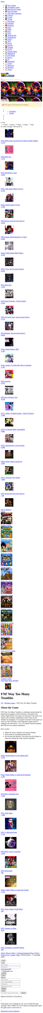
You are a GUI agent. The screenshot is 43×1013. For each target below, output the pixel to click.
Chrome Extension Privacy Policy (28, 953)
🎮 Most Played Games (13, 9)
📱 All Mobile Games (12, 7)
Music (11, 681)
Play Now (4, 100)
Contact (12, 955)
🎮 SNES (8, 39)
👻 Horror (8, 57)
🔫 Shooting (9, 67)
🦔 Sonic (8, 27)
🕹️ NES (8, 41)
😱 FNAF (8, 49)
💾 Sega (8, 31)
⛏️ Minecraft (9, 65)
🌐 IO (7, 59)
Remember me (8, 971)
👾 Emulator (9, 23)
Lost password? (6, 969)
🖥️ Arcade (8, 19)
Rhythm (15, 681)
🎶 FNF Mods (10, 55)
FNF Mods (4, 681)
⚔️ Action (8, 63)
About (3, 953)
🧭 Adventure (9, 21)
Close (3, 961)
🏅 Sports (8, 69)
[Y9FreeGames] (8, 76)
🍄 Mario (8, 29)
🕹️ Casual (8, 17)
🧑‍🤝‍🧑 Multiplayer (10, 53)
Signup (4, 988)
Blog (18, 955)
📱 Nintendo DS (10, 35)
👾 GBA (8, 33)
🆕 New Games (10, 5)
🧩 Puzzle (8, 43)
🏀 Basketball (9, 61)
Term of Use (5, 955)
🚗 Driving (9, 45)
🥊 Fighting (9, 47)
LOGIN (4, 973)
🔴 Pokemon (9, 25)
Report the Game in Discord (10, 1011)
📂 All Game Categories (13, 13)
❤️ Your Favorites (11, 11)
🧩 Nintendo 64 (10, 37)
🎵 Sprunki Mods (11, 51)
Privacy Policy (11, 953)
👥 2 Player (9, 15)
